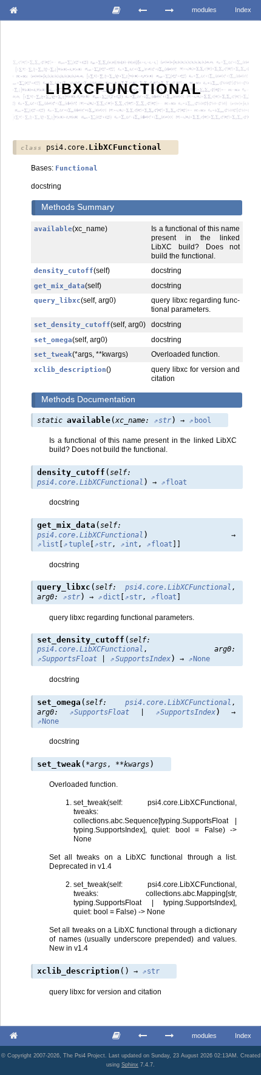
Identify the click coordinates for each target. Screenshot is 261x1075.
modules (204, 9)
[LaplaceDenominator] (143, 10)
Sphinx (129, 1065)
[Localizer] (169, 10)
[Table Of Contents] (116, 10)
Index (243, 9)
